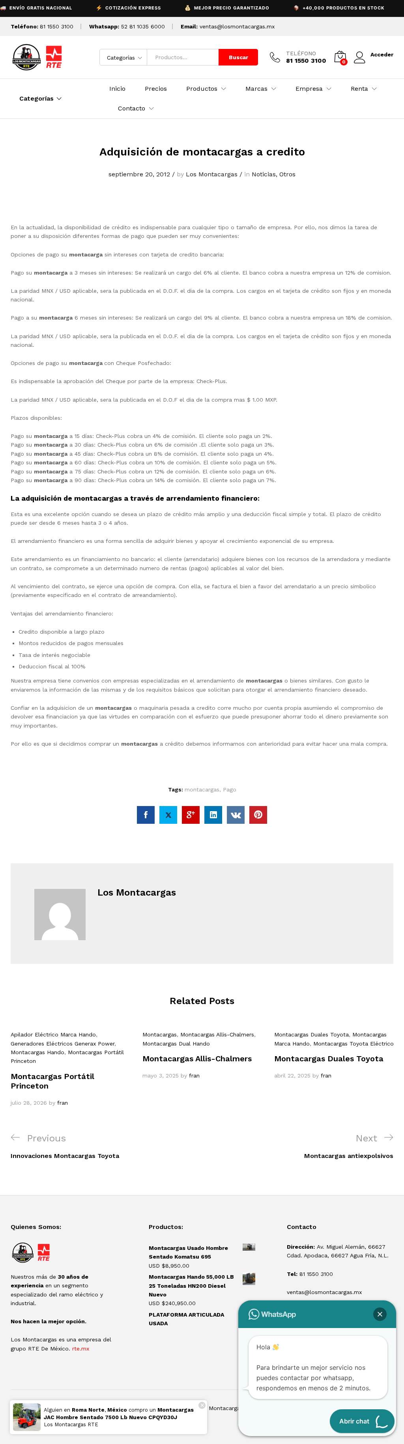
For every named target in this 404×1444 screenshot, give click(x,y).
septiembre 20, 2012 (139, 174)
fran (62, 1103)
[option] (71, 1068)
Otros (287, 174)
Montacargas (159, 1034)
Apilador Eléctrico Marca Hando (53, 1034)
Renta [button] (359, 89)
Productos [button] (201, 89)
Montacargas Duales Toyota (311, 1034)
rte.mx (80, 1348)
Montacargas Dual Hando (176, 1043)
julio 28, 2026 (29, 1103)
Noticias (264, 174)
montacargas (202, 789)
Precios (156, 89)
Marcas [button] (256, 89)
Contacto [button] (131, 108)
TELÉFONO (301, 53)
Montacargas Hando (37, 1052)
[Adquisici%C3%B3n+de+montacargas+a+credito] (168, 815)
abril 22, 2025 (292, 1075)
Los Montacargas (212, 174)
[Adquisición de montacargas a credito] (146, 815)
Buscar (238, 57)
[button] (380, 1314)
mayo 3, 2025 (160, 1075)
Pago (229, 789)
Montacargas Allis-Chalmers (217, 1034)
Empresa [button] (309, 89)
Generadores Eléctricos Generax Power (62, 1043)
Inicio (117, 89)
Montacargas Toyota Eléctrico (353, 1043)
